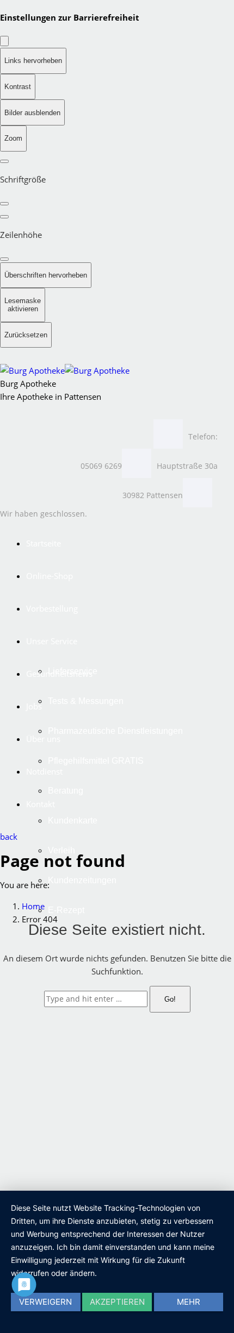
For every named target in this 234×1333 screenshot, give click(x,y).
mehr (188, 1302)
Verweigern (45, 1302)
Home (33, 906)
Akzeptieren (117, 1302)
